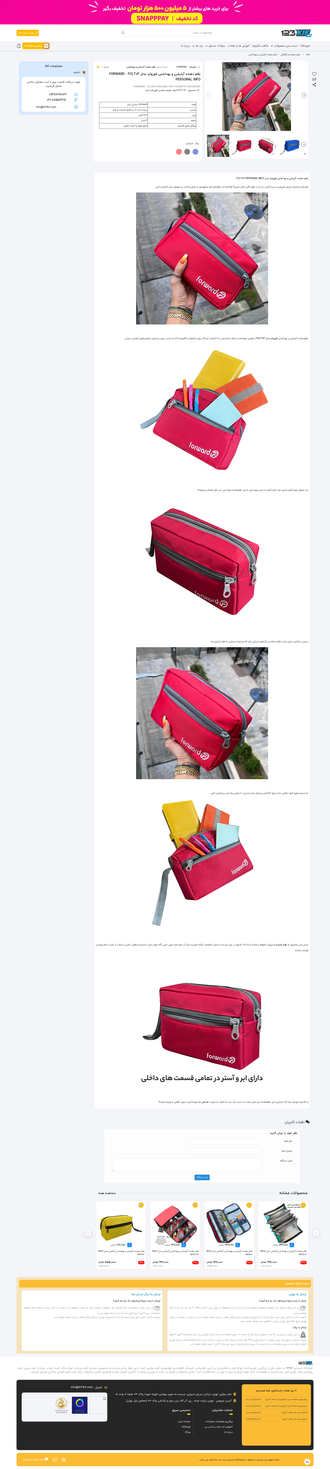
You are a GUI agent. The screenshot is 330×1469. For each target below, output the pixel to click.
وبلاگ (187, 1432)
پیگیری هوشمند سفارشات (219, 1421)
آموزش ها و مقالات (239, 46)
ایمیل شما (287, 1151)
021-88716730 (253, 1406)
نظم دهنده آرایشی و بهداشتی (141, 67)
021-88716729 (253, 1399)
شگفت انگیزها (260, 46)
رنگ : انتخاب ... (191, 143)
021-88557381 (56, 100)
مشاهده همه (107, 1193)
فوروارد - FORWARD (186, 67)
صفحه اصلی (184, 1421)
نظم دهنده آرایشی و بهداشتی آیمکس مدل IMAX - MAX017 (283, 1253)
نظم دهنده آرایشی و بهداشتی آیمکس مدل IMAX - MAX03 (121, 1253)
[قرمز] (179, 152)
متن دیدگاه (286, 1160)
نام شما (288, 1141)
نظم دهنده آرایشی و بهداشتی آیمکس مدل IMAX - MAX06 (229, 1253)
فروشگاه (305, 46)
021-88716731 (253, 1413)
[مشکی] (187, 152)
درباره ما (185, 46)
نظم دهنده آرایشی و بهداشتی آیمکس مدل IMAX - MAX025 (175, 1253)
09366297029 (57, 94)
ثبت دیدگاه (202, 1177)
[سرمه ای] (195, 152)
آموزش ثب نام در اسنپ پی (218, 1426)
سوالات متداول (217, 46)
